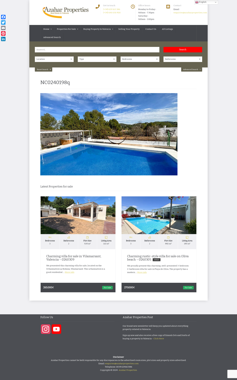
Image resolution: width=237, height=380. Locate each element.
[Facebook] (3, 17)
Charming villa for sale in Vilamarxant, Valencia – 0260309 (73, 257)
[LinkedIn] (3, 39)
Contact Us (150, 29)
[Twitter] (3, 22)
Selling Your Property (129, 29)
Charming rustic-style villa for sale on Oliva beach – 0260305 (158, 257)
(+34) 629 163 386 (111, 9)
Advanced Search (52, 37)
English (202, 2)
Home (46, 29)
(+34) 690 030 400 (112, 12)
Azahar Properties (128, 370)
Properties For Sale (66, 29)
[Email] (3, 28)
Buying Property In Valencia (97, 29)
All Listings (167, 29)
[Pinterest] (3, 33)
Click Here (158, 338)
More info (69, 272)
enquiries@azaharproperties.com (190, 12)
